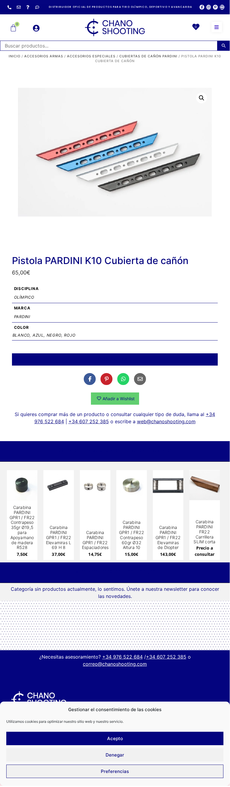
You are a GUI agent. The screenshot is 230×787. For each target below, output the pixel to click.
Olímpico (24, 297)
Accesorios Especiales (91, 56)
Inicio (14, 56)
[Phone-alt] (9, 7)
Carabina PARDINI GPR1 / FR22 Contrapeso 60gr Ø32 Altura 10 (131, 535)
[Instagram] (208, 7)
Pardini (22, 316)
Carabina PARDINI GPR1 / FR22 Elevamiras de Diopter (168, 537)
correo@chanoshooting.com (115, 664)
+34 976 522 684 (122, 657)
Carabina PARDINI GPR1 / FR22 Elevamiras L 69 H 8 (58, 537)
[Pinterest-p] (215, 7)
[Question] (28, 7)
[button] (216, 27)
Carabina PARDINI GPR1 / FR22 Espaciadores (95, 540)
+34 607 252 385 (88, 421)
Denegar (115, 755)
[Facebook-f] (201, 7)
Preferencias (115, 771)
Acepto (115, 738)
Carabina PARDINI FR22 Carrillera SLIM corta (204, 531)
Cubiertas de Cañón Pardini (148, 56)
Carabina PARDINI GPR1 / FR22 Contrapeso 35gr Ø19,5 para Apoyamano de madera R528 (22, 527)
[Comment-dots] (37, 7)
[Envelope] (18, 7)
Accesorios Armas (43, 56)
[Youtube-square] (222, 7)
